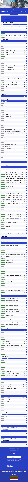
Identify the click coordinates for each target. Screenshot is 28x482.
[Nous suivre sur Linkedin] (18, 450)
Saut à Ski (21, 11)
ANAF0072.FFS (3, 218)
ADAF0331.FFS (3, 309)
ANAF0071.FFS (3, 220)
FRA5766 (2, 129)
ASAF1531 (2, 416)
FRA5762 (2, 133)
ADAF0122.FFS (3, 371)
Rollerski (18, 11)
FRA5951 (2, 69)
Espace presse (9, 466)
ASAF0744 (2, 386)
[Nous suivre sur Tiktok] (16, 450)
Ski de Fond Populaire (13, 11)
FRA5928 (2, 82)
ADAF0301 (2, 343)
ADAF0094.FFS (3, 205)
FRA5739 (2, 146)
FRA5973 (2, 52)
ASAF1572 (2, 401)
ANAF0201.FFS (3, 180)
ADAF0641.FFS (3, 184)
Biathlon (5, 11)
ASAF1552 (2, 399)
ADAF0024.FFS (3, 375)
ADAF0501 (2, 403)
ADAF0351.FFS (3, 341)
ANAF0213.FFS (3, 178)
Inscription (14, 457)
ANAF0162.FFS (3, 260)
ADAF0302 (2, 201)
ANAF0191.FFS (3, 256)
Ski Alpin (2, 11)
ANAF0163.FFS (3, 258)
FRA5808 (2, 112)
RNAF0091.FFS (3, 438)
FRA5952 (2, 67)
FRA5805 (2, 116)
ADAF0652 (2, 388)
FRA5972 (2, 54)
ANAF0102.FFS (3, 279)
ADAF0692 (2, 224)
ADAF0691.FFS (3, 222)
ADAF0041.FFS (3, 37)
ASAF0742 (2, 384)
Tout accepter (14, 476)
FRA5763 (2, 131)
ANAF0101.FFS (3, 275)
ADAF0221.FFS (3, 311)
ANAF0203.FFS (3, 182)
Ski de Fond (8, 11)
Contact (8, 465)
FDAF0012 (2, 427)
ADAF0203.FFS (3, 345)
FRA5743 (2, 148)
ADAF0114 (2, 281)
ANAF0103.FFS (3, 277)
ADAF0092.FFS (3, 373)
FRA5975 (2, 50)
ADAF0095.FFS (3, 203)
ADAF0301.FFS (3, 199)
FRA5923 (2, 86)
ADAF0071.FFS (3, 84)
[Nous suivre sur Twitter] (12, 450)
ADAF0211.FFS (3, 313)
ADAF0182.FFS (3, 35)
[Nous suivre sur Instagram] (14, 450)
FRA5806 (2, 114)
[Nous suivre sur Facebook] (10, 450)
